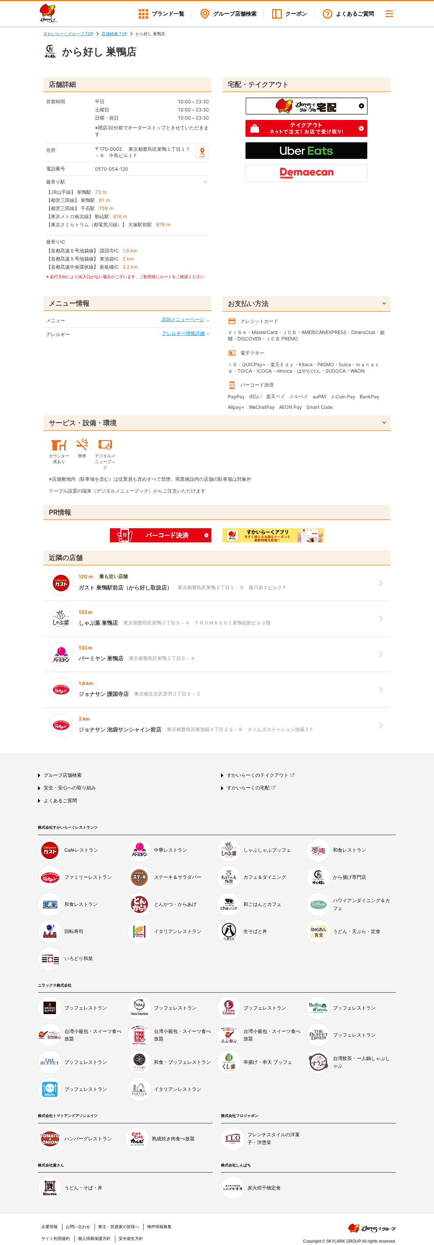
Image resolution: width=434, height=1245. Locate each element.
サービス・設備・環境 (83, 423)
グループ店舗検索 (63, 775)
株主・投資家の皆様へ (118, 1226)
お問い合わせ (78, 1226)
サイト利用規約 (55, 1238)
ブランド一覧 (168, 14)
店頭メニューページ (182, 319)
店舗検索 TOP (114, 33)
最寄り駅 (55, 182)
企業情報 (49, 1226)
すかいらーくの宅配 (248, 787)
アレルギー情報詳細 (183, 333)
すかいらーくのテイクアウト (258, 775)
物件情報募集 (159, 1226)
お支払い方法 (248, 303)
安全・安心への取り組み (70, 787)
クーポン (296, 14)
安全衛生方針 (131, 1238)
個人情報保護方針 (94, 1238)
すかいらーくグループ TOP (68, 33)
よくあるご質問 (355, 14)
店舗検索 (235, 14)
